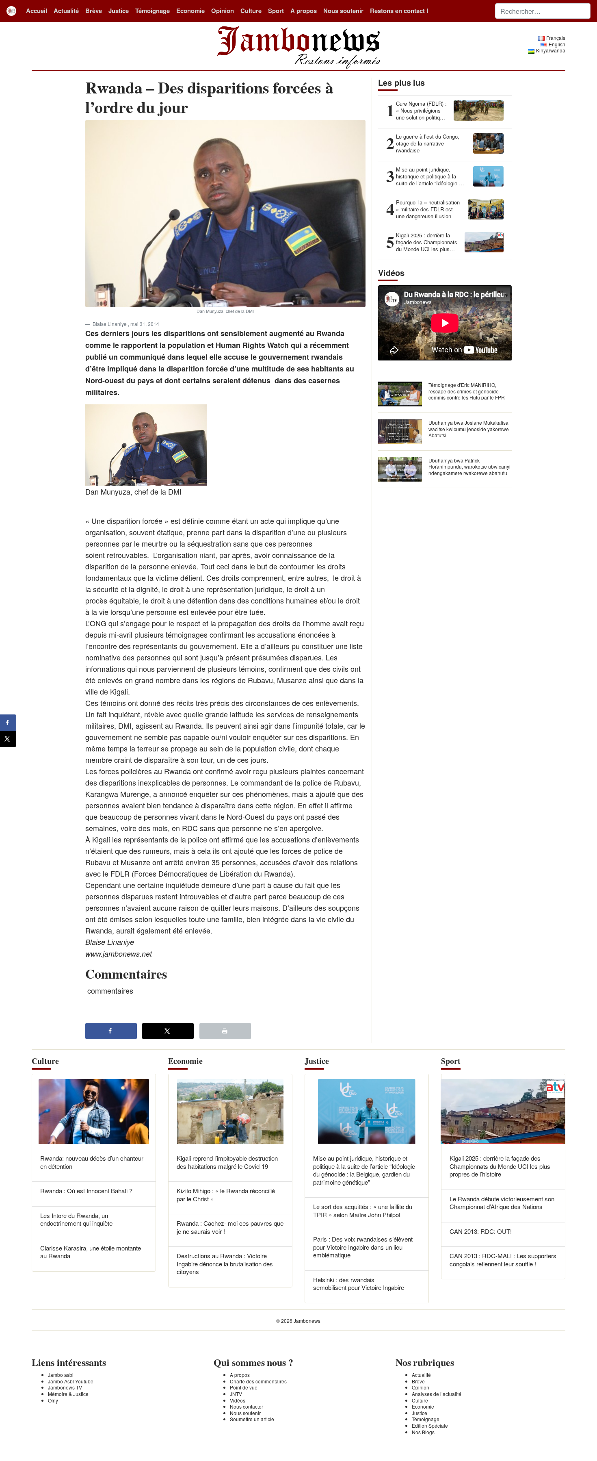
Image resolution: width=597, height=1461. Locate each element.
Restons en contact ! (399, 10)
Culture (251, 10)
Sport (276, 10)
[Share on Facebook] (111, 1031)
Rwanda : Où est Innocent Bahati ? (86, 1190)
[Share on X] (168, 1031)
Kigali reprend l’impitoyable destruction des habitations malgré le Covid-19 (227, 1162)
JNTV (236, 1393)
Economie (190, 10)
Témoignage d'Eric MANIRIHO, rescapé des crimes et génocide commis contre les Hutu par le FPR (466, 391)
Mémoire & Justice (68, 1393)
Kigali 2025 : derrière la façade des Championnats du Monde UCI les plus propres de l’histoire (500, 1166)
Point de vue (243, 1387)
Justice (118, 10)
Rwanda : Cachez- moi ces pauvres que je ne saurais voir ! (230, 1227)
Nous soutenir (343, 10)
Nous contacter (246, 1406)
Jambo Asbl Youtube (70, 1381)
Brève (93, 10)
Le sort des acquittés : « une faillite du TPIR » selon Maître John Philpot (362, 1210)
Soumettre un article (252, 1418)
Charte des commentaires (258, 1381)
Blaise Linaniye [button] (110, 323)
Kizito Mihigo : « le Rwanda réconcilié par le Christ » (226, 1194)
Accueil (36, 10)
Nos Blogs (423, 1431)
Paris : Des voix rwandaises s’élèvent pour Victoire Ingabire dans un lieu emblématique (363, 1247)
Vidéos (237, 1400)
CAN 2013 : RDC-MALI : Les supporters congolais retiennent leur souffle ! (503, 1259)
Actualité (66, 10)
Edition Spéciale (430, 1425)
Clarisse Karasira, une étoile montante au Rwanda (90, 1252)
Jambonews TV (65, 1387)
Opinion (222, 10)
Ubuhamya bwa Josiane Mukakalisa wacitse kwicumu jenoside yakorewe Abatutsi (468, 429)
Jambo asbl (61, 1374)
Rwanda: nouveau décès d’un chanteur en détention (91, 1162)
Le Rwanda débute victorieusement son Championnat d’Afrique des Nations (502, 1202)
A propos (303, 10)
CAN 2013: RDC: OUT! (481, 1231)
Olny (53, 1400)
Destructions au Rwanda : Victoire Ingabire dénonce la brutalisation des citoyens (225, 1263)
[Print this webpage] (225, 1031)
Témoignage (152, 10)
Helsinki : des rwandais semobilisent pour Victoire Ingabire (358, 1283)
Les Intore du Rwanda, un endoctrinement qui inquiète (76, 1219)
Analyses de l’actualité (436, 1393)
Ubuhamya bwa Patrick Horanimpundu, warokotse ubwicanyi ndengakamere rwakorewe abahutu (469, 466)
